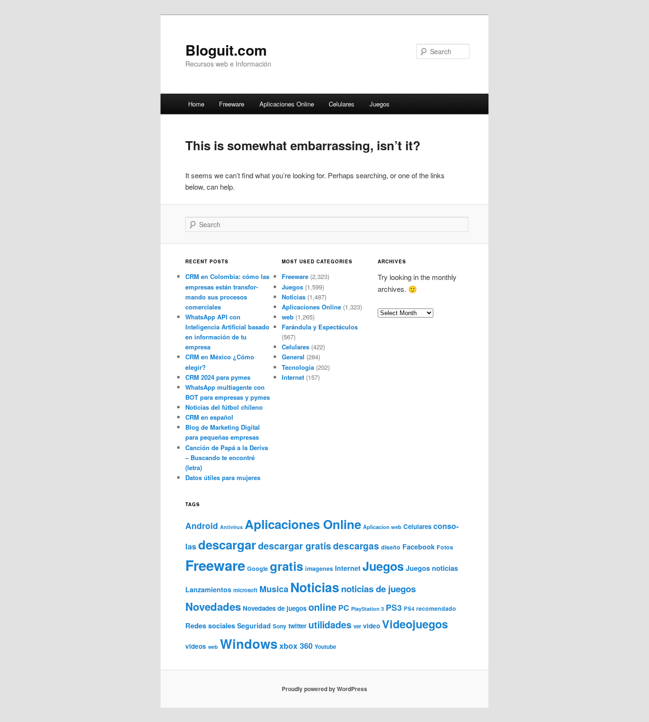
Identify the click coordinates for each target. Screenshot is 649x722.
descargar (227, 544)
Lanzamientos (208, 589)
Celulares (341, 103)
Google (257, 568)
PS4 (409, 608)
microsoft (245, 590)
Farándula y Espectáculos (320, 326)
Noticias (293, 296)
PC (343, 607)
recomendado (436, 608)
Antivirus (231, 526)
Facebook (418, 546)
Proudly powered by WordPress (324, 688)
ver (357, 626)
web (288, 316)
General (293, 356)
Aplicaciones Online (286, 103)
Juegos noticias (432, 568)
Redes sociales (210, 625)
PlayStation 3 (367, 608)
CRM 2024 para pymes (217, 377)
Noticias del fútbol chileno (224, 407)
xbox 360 (296, 645)
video (371, 625)
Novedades (213, 606)
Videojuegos (415, 624)
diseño (391, 547)
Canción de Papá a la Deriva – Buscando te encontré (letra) (226, 457)
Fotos (445, 547)
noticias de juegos (378, 588)
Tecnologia (298, 367)
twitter (297, 625)
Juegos (380, 103)
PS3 (394, 607)
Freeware (231, 103)
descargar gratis (294, 545)
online (322, 607)
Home (196, 103)
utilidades (330, 624)
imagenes (319, 568)
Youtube (325, 647)
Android (201, 525)
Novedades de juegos (274, 608)
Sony (279, 626)
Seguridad (254, 625)
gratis (286, 566)
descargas (356, 545)
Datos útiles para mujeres (222, 477)
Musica (273, 589)
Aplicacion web (382, 526)
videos (195, 646)
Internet (293, 377)
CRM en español (209, 417)
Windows (248, 644)
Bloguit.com (226, 49)
